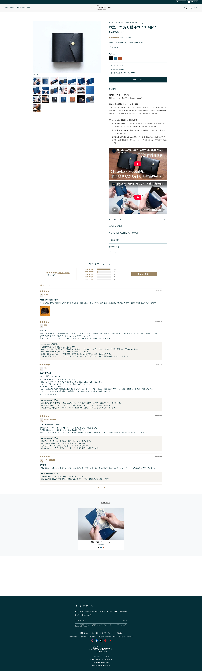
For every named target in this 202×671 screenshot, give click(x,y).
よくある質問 (114, 240)
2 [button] (98, 488)
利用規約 (93, 637)
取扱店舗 (119, 633)
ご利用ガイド (73, 637)
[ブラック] (98, 547)
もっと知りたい (115, 219)
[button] (10, 7)
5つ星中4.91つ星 (64, 273)
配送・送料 (95, 633)
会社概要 (83, 637)
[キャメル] (103, 547)
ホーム (111, 23)
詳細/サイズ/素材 (115, 226)
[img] (45, 291)
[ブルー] (101, 547)
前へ (33, 49)
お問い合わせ (114, 247)
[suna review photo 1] (45, 311)
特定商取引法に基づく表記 (107, 637)
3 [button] (101, 488)
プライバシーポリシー (115, 625)
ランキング (119, 23)
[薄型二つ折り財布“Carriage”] (101, 524)
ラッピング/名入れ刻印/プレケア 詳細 (123, 233)
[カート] (195, 8)
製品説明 (112, 89)
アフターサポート (107, 633)
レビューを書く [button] (144, 274)
